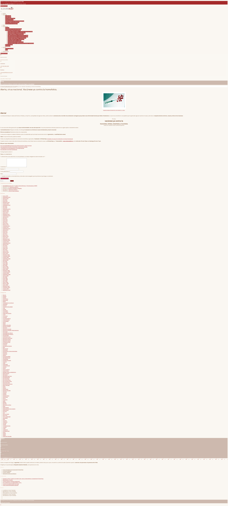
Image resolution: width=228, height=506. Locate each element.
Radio (4, 401)
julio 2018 (5, 207)
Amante (4, 296)
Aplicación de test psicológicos (11, 23)
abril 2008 (5, 281)
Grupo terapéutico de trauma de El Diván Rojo (14, 21)
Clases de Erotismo (7, 313)
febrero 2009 (6, 268)
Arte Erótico (5, 299)
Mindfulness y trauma (8, 480)
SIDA (4, 419)
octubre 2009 (6, 257)
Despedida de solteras (8, 333)
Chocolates (5, 310)
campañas (5, 304)
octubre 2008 (6, 273)
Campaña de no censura (8, 303)
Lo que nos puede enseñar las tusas (11, 484)
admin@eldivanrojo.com (8, 185)
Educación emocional (7, 338)
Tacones (5, 420)
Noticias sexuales (7, 390)
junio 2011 (5, 231)
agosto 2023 (5, 198)
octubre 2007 (6, 289)
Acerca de (7, 27)
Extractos (5, 352)
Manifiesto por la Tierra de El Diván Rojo (13, 29)
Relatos (4, 402)
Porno (4, 398)
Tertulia (4, 423)
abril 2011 (5, 234)
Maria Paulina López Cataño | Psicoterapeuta (17, 38)
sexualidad (5, 418)
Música (4, 388)
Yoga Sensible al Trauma (10, 18)
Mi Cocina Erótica (7, 380)
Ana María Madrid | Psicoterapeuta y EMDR (16, 33)
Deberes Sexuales (7, 325)
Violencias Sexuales (7, 436)
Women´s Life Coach (9, 19)
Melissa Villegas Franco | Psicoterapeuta (16, 39)
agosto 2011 (5, 230)
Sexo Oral (5, 415)
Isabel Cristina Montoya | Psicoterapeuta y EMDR (18, 36)
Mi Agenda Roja (6, 377)
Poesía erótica (6, 395)
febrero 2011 (6, 236)
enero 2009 (5, 269)
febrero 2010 (6, 252)
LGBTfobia (5, 364)
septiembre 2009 (6, 258)
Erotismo (5, 344)
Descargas (5, 331)
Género (4, 355)
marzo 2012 (5, 223)
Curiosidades (6, 321)
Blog (4, 25)
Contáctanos (6, 51)
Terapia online (8, 16)
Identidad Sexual (6, 358)
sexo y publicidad (6, 416)
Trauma (4, 427)
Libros (6, 50)
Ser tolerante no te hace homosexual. (8, 149)
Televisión (5, 422)
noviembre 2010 (6, 240)
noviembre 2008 (6, 272)
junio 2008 (5, 278)
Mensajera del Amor (7, 376)
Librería (4, 367)
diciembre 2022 (6, 202)
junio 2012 (5, 219)
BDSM (4, 301)
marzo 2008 (5, 282)
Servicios (5, 14)
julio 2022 (5, 206)
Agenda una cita (4, 6)
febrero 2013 (6, 211)
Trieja (4, 428)
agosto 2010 (5, 244)
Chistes (4, 309)
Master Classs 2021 (9, 48)
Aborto (4, 295)
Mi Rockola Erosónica (7, 384)
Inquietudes (5, 359)
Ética (4, 347)
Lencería (5, 361)
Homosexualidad (6, 356)
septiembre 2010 (6, 243)
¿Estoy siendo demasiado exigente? (10, 485)
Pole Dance (5, 397)
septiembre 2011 (6, 228)
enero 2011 (5, 237)
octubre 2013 (6, 210)
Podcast (4, 393)
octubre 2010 (6, 241)
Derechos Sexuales (7, 329)
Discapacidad (6, 335)
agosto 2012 (5, 217)
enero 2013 (5, 213)
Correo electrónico (5, 171)
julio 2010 (5, 245)
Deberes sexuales (9, 44)
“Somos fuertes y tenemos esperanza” (11, 481)
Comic (4, 314)
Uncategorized (6, 431)
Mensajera (5, 375)
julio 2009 (5, 261)
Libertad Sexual (6, 365)
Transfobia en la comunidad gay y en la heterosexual (12, 148)
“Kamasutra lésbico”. (13, 187)
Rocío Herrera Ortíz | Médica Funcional (16, 42)
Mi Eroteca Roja (6, 382)
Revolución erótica (7, 405)
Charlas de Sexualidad (8, 306)
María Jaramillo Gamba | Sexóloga (14, 40)
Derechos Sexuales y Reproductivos (11, 330)
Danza (4, 322)
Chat (4, 308)
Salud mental (6, 407)
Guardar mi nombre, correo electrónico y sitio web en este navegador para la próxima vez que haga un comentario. (27, 176)
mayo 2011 (5, 232)
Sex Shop (5, 189)
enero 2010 (5, 253)
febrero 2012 (6, 224)
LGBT (4, 363)
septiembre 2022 (6, 205)
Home (4, 13)
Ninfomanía (5, 389)
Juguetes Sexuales (7, 360)
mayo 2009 (5, 264)
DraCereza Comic (7, 337)
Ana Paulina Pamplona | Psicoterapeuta (16, 34)
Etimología (5, 350)
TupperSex (5, 429)
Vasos (4, 432)
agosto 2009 (5, 260)
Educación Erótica (7, 339)
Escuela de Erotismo (7, 346)
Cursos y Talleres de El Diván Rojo (12, 22)
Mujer (4, 386)
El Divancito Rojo (6, 342)
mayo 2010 (5, 248)
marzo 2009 (5, 266)
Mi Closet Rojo (6, 378)
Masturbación (6, 373)
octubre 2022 (6, 203)
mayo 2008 (5, 279)
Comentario (3, 166)
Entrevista (5, 343)
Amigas (4, 297)
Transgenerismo (6, 426)
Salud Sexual (5, 410)
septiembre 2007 (6, 290)
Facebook (5, 354)
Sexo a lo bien (6, 414)
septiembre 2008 (6, 274)
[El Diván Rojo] (7, 9)
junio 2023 (5, 201)
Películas (5, 392)
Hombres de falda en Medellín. (15, 188)
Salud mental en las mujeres (9, 409)
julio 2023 (5, 200)
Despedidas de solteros (8, 334)
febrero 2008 (6, 283)
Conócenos (5, 26)
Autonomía (5, 300)
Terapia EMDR (8, 17)
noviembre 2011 (6, 226)
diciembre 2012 (6, 214)
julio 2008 (5, 277)
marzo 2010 (5, 251)
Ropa (4, 406)
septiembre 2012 (6, 215)
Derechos (5, 327)
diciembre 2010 (6, 239)
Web (1, 173)
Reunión (5, 403)
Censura (5, 305)
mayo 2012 (5, 220)
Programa (5, 399)
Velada (4, 433)
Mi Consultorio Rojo (7, 381)
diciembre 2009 (6, 254)
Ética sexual (5, 348)
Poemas (4, 394)
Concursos (5, 316)
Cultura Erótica (6, 320)
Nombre (2, 169)
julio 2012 (5, 218)
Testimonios (7, 46)
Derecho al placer (7, 326)
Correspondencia (7, 318)
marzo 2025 (5, 196)
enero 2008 (5, 285)
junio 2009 (5, 262)
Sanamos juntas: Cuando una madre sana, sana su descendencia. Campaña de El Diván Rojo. (23, 478)
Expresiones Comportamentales (10, 351)
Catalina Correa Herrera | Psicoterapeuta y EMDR (18, 35)
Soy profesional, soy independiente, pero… (12, 482)
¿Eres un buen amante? (13, 191)
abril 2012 (5, 222)
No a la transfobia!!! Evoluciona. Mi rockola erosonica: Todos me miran (16, 145)
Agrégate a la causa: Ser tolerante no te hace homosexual (60, 139)
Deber (4, 323)
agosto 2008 (5, 275)
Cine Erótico (5, 312)
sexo (4, 412)
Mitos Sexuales (6, 385)
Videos (4, 435)
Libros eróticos (6, 369)
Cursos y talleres (6, 472)
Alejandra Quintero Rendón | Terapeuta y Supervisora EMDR (20, 31)
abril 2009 (5, 265)
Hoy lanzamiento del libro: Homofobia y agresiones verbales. (13, 147)
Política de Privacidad (5, 502)
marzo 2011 (5, 235)
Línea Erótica (6, 371)
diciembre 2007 (6, 286)
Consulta (5, 317)
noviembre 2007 (6, 287)
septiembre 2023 (6, 197)
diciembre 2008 (6, 270)
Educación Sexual (6, 340)
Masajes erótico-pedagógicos (9, 372)
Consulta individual (7, 471)
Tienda (4, 47)
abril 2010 (5, 249)
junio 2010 (5, 247)
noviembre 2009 (6, 256)
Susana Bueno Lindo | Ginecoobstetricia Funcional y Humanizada (21, 43)
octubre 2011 (6, 227)
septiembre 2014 (6, 209)
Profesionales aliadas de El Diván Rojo (13, 30)
